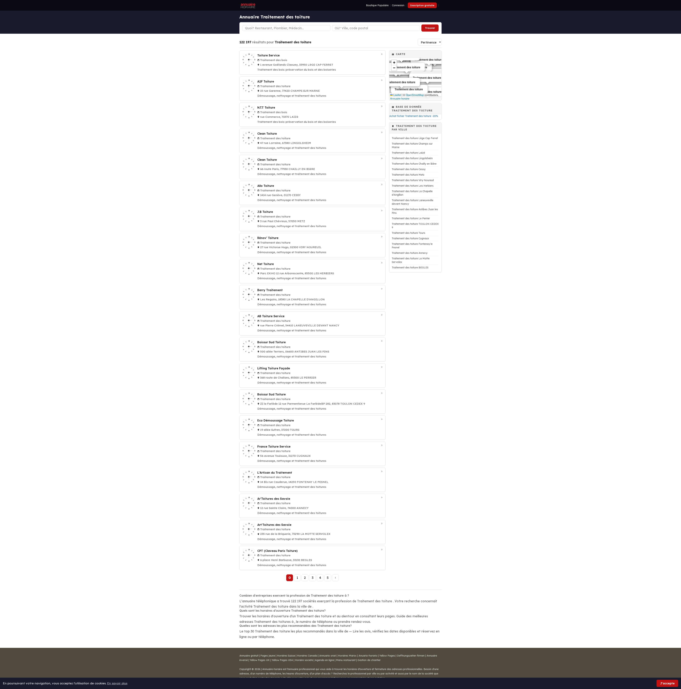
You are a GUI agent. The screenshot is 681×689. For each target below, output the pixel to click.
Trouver (430, 28)
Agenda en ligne (324, 660)
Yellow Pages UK (260, 660)
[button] (394, 62)
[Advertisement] (415, 330)
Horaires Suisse (286, 655)
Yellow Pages (387, 655)
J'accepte (667, 683)
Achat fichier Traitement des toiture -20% (413, 116)
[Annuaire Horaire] (248, 5)
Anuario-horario (368, 655)
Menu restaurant (346, 660)
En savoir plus (117, 683)
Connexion (398, 5)
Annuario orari (327, 655)
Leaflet (397, 95)
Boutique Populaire (377, 5)
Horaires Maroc (347, 655)
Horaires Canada (307, 655)
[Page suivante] (335, 577)
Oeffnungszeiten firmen (411, 655)
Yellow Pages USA (282, 660)
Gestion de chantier (369, 660)
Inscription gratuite (422, 5)
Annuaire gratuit (248, 655)
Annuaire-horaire (399, 98)
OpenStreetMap (415, 95)
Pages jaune (267, 655)
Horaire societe (304, 660)
